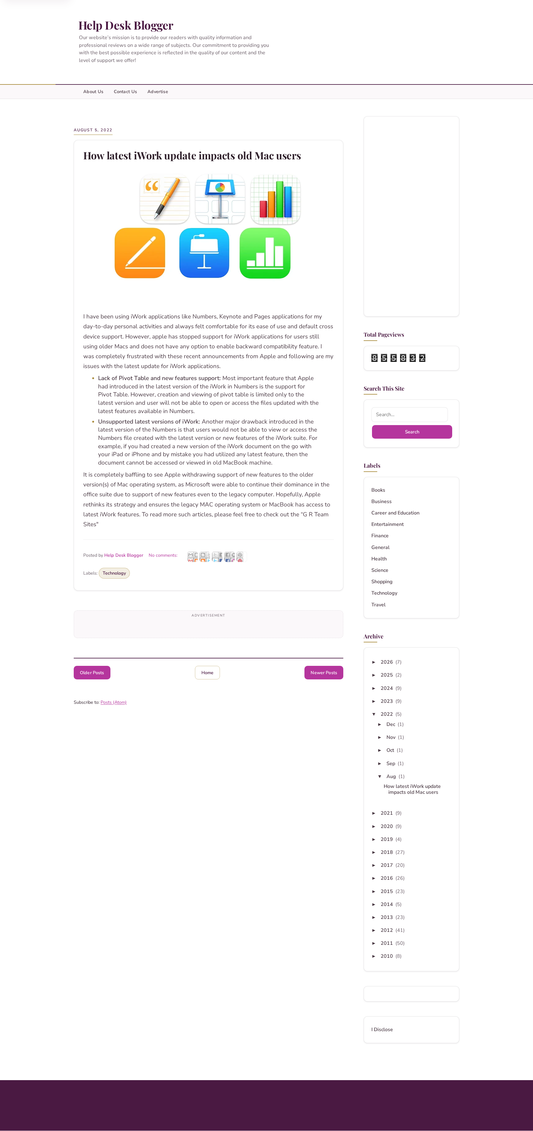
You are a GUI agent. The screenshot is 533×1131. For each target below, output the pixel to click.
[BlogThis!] (205, 556)
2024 (387, 688)
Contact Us (125, 91)
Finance (380, 536)
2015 (387, 891)
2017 (387, 865)
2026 (387, 662)
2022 (387, 714)
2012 (387, 930)
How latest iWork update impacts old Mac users (192, 155)
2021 (387, 813)
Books (378, 490)
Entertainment (387, 524)
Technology (114, 573)
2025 (387, 675)
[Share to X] (217, 556)
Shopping (382, 582)
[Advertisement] (411, 216)
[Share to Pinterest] (242, 556)
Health (379, 559)
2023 (387, 701)
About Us (93, 91)
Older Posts (92, 673)
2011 (387, 943)
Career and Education (395, 513)
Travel (378, 605)
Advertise (157, 91)
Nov (391, 737)
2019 (387, 839)
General (380, 548)
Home (207, 673)
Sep (391, 763)
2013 (387, 917)
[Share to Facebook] (229, 556)
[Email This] (192, 556)
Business (381, 502)
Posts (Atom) (114, 702)
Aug (391, 776)
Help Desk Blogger (125, 24)
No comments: (164, 555)
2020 (387, 826)
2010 (387, 956)
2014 (387, 904)
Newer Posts (324, 673)
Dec (391, 724)
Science (379, 570)
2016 (387, 878)
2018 (387, 852)
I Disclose (382, 1030)
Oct (390, 750)
